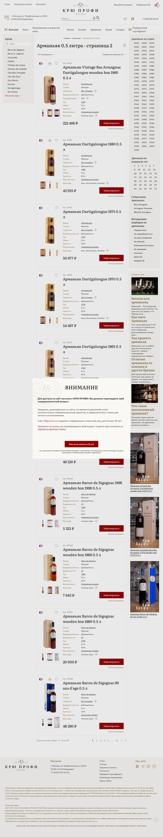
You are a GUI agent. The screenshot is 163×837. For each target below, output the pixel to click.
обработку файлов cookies (52, 429)
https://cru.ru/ (50, 420)
